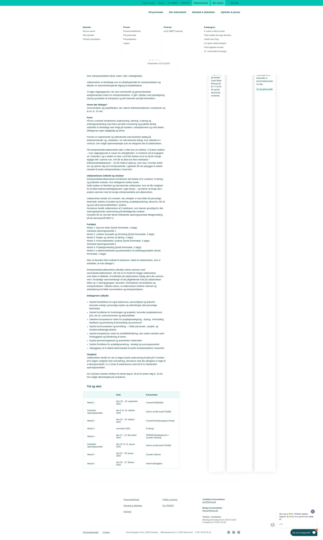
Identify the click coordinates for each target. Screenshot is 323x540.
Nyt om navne (89, 31)
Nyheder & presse (230, 12)
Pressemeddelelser (132, 31)
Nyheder (127, 512)
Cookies (106, 532)
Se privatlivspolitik (264, 89)
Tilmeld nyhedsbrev (91, 39)
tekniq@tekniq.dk (210, 511)
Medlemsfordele (201, 3)
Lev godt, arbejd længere (215, 43)
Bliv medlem (218, 3)
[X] (238, 532)
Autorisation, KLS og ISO (158, 63)
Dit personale (156, 12)
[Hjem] (93, 12)
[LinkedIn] (228, 532)
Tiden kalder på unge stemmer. (218, 35)
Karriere (161, 3)
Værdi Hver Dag (211, 39)
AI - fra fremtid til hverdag (215, 51)
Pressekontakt (129, 35)
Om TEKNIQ (173, 3)
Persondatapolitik (90, 532)
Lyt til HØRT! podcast (173, 31)
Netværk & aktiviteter (203, 12)
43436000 (216, 517)
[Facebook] (233, 532)
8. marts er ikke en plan (214, 31)
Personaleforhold (131, 500)
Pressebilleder (129, 39)
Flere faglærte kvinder (214, 47)
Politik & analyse (148, 3)
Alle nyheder (88, 35)
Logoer (126, 43)
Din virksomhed (177, 12)
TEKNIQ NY (185, 3)
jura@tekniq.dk (209, 502)
